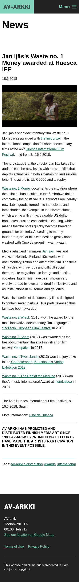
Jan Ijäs (48, 251)
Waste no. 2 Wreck (16, 317)
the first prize (50, 138)
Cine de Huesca (41, 415)
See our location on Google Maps (29, 534)
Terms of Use (14, 546)
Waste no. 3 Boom (15, 337)
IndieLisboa (63, 381)
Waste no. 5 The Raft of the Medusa (28, 376)
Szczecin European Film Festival (26, 328)
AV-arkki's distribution (27, 464)
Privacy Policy (38, 546)
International (66, 464)
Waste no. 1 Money (16, 188)
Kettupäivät (21, 348)
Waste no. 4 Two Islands (20, 356)
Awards (50, 464)
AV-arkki (17, 7)
